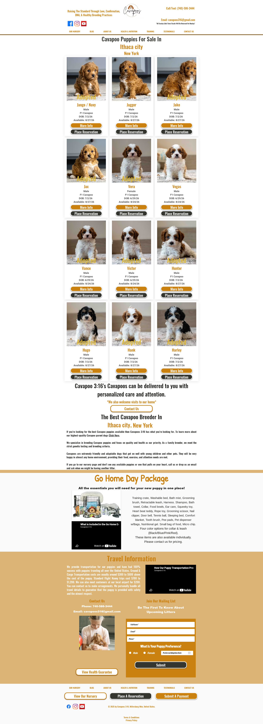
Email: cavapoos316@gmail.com (178, 20)
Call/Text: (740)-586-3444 (180, 8)
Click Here (114, 435)
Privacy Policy (131, 720)
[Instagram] (77, 23)
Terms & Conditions (131, 717)
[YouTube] (83, 23)
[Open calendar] (189, 653)
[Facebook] (70, 23)
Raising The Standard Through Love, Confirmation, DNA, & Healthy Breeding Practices (94, 13)
